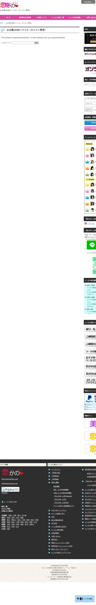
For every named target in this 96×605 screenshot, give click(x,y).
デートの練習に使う (58, 513)
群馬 (37, 520)
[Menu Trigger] (7, 4)
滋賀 (22, 524)
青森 (8, 517)
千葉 (23, 520)
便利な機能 (55, 482)
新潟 (26, 522)
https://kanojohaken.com (10, 479)
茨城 (28, 520)
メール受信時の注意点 (58, 526)
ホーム (8, 17)
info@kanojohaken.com (10, 483)
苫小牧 (24, 515)
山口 (17, 526)
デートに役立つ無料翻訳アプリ (64, 506)
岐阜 (13, 522)
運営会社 (54, 539)
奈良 (26, 524)
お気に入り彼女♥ (7, 511)
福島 (22, 517)
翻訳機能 (57, 486)
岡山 (8, 526)
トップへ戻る (87, 599)
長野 (31, 522)
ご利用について (41, 17)
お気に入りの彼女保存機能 (63, 493)
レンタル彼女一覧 (58, 17)
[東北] (4, 517)
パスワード (88, 103)
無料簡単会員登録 (25, 17)
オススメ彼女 (6, 509)
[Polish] (93, 54)
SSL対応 (54, 523)
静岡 (22, 522)
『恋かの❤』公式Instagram (63, 496)
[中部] (4, 522)
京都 (13, 524)
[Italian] (91, 54)
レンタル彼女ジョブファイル (61, 552)
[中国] (4, 526)
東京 (8, 520)
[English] (85, 54)
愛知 (8, 522)
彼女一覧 (5, 506)
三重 (17, 522)
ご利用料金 (55, 476)
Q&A (52, 517)
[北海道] (4, 515)
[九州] (4, 529)
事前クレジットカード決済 (60, 543)
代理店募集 (55, 533)
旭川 (19, 515)
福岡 (8, 529)
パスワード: (6, 43)
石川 (35, 522)
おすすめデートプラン (58, 510)
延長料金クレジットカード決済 (61, 546)
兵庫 (17, 524)
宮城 (13, 517)
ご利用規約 (55, 479)
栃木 (32, 520)
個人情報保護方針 (57, 520)
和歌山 (32, 524)
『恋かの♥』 (91, 224)
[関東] (4, 520)
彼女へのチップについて (59, 549)
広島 (13, 526)
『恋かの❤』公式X (60, 499)
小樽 (14, 515)
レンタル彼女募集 (74, 17)
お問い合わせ (55, 536)
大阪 (8, 524)
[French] (88, 54)
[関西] (4, 524)
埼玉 (19, 520)
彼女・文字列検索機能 (61, 490)
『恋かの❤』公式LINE (61, 503)
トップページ (55, 469)
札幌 (10, 515)
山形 (17, 517)
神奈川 (14, 520)
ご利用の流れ (55, 473)
